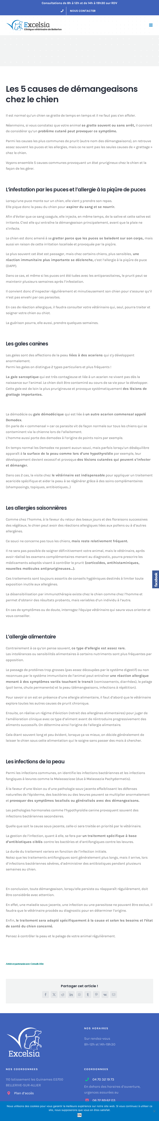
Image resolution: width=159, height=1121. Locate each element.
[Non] (154, 1111)
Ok (79, 1115)
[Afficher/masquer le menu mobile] (151, 25)
